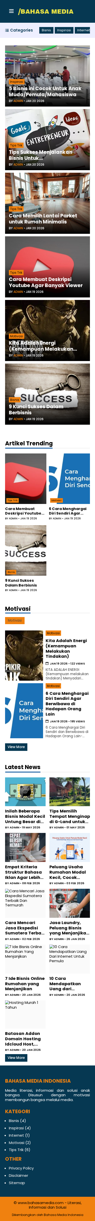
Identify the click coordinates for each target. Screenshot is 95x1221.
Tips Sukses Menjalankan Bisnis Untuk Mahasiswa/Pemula (40, 155)
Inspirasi (64, 30)
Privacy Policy (21, 1168)
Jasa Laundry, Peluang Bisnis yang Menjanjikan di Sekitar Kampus (69, 928)
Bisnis (46, 30)
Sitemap (17, 1182)
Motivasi (16, 336)
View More (16, 747)
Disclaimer (18, 1175)
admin (18, 101)
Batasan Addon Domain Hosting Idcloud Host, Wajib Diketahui (23, 1039)
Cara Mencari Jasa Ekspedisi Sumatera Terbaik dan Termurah (25, 928)
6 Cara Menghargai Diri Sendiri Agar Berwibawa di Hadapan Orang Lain (69, 511)
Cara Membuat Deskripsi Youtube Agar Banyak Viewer (46, 282)
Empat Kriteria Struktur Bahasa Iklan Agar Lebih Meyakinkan (23, 872)
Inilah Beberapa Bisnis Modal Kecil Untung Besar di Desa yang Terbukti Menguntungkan (25, 816)
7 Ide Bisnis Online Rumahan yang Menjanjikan (25, 984)
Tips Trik (16, 145)
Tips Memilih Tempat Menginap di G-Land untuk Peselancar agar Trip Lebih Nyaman (69, 816)
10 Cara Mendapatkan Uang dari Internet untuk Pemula (65, 984)
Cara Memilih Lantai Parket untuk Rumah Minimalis (43, 219)
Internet (83, 30)
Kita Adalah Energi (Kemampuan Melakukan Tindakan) (41, 346)
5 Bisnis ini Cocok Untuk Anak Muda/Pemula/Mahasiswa (45, 92)
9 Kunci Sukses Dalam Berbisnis (36, 410)
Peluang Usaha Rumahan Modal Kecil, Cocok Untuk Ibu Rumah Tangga (68, 872)
